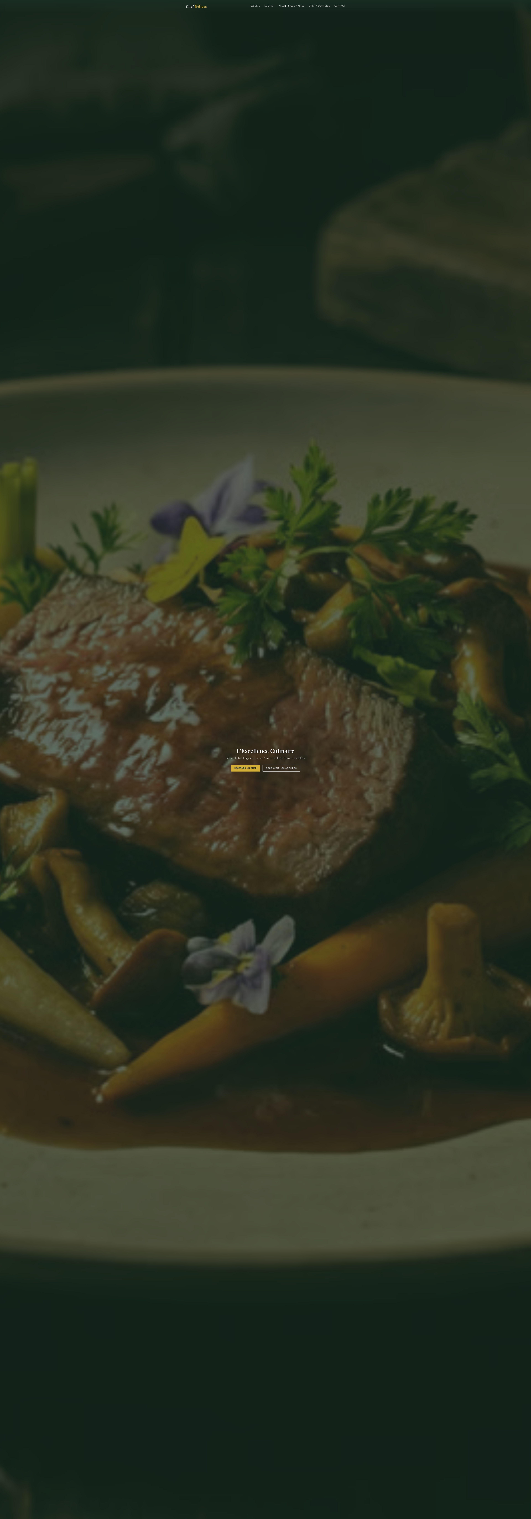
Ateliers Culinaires (291, 6)
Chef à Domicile (319, 6)
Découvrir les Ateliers (281, 768)
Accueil (255, 6)
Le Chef (269, 6)
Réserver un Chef (245, 768)
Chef (196, 6)
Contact (339, 6)
